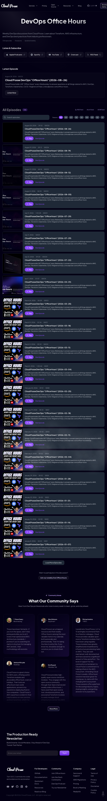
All (61, 117)
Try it (64, 753)
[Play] (13, 132)
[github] (17, 786)
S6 (76, 117)
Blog (79, 6)
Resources (67, 6)
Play (30, 138)
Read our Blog (40, 791)
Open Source (53, 6)
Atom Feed (90, 110)
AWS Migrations (79, 780)
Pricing (44, 6)
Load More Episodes (53, 563)
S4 (87, 117)
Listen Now (11, 93)
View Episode (39, 138)
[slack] (26, 786)
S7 (71, 117)
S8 (66, 117)
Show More (54, 709)
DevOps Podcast (58, 784)
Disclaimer (95, 786)
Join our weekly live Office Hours (53, 578)
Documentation (41, 777)
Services (32, 6)
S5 (82, 117)
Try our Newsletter (59, 788)
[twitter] (12, 786)
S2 (97, 117)
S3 (92, 117)
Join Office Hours (58, 773)
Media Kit (77, 791)
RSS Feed (80, 110)
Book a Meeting (79, 788)
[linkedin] (21, 786)
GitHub (37, 773)
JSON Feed (100, 110)
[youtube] (8, 786)
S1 (102, 117)
